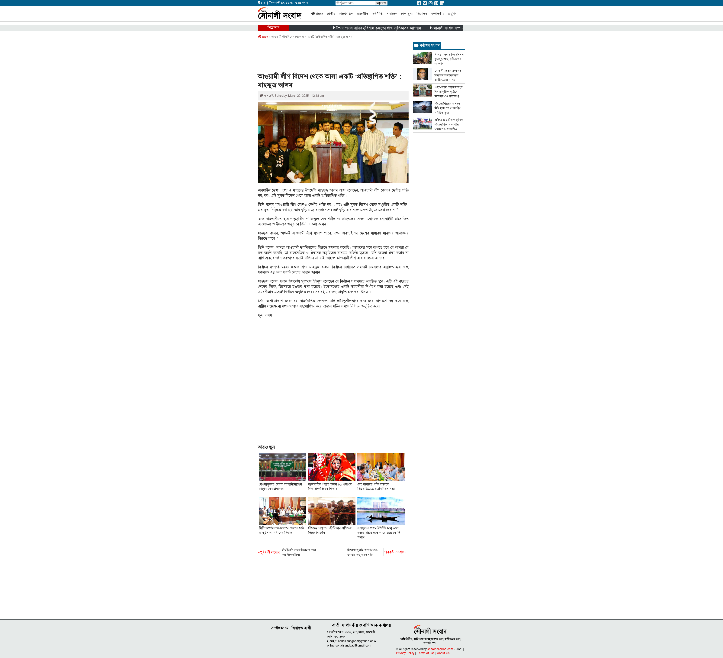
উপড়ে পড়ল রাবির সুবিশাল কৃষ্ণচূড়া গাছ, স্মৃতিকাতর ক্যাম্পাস (352, 28)
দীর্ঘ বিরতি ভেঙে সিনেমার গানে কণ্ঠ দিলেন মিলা (287, 552)
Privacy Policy (405, 653)
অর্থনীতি (377, 14)
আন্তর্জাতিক (346, 14)
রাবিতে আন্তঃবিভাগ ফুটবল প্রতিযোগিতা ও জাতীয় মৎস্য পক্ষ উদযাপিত (449, 124)
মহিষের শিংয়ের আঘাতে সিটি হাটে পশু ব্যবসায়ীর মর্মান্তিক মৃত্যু (448, 108)
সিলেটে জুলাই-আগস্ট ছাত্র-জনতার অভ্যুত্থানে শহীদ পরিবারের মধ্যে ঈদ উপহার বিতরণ (376, 552)
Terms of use (426, 653)
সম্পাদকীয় (437, 14)
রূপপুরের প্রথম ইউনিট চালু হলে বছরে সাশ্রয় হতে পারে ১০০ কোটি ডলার (378, 532)
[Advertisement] (326, 57)
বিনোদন (421, 14)
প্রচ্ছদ (319, 14)
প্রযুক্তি (452, 14)
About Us (443, 653)
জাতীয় (331, 14)
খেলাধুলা (407, 14)
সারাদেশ (391, 14)
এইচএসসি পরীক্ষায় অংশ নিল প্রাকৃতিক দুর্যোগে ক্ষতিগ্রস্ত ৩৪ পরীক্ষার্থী (448, 91)
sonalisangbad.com (440, 649)
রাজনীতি (362, 14)
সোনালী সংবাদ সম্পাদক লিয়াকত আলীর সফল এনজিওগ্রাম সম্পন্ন (452, 28)
